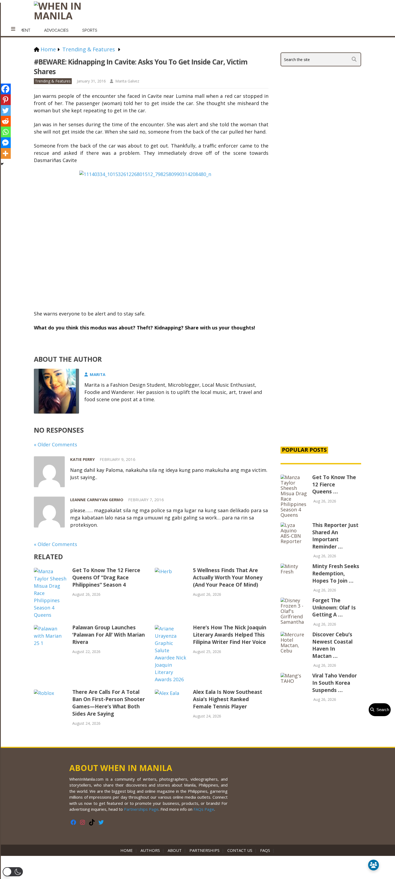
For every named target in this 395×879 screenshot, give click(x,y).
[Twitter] (5, 110)
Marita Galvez (127, 81)
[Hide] (2, 164)
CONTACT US (239, 850)
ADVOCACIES (56, 30)
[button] (13, 871)
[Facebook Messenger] (5, 142)
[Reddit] (5, 121)
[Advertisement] (321, 349)
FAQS (265, 850)
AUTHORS (150, 850)
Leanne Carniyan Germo (96, 499)
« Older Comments (55, 444)
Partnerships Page (141, 809)
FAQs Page (203, 809)
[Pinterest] (5, 99)
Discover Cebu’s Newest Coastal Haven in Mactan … (332, 645)
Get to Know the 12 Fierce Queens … (334, 484)
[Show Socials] (373, 865)
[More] (5, 153)
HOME (127, 850)
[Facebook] (5, 89)
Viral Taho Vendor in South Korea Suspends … (334, 682)
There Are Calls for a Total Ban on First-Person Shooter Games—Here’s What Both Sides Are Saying (108, 702)
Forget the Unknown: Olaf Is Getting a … (334, 607)
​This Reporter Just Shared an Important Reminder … (335, 536)
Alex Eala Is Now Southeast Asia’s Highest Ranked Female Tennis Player (227, 699)
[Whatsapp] (5, 132)
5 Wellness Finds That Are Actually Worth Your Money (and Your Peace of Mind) (228, 577)
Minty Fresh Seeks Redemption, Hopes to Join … (335, 573)
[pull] (13, 29)
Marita (97, 374)
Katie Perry (82, 459)
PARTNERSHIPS (204, 850)
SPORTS (89, 30)
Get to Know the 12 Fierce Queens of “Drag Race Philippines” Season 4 (106, 577)
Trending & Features (53, 81)
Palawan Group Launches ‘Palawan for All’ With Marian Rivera (108, 634)
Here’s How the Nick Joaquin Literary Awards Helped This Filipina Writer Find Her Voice (229, 634)
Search (381, 709)
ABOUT (175, 850)
